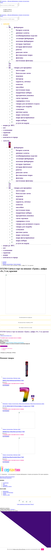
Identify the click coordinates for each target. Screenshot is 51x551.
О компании (5, 482)
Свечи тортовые (9, 342)
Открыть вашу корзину (5, 509)
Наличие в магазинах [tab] (7, 348)
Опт (4, 484)
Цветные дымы (16, 378)
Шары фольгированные (24, 403)
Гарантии (5, 485)
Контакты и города (7, 486)
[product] (26, 369)
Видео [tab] (4, 349)
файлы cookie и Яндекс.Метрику (19, 549)
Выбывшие (5, 403)
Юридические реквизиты (5, 477)
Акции (4, 493)
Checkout (12, 509)
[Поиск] (18, 4)
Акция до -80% (6, 494)
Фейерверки (5, 491)
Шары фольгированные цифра (37, 403)
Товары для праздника (19, 342)
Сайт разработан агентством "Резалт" (25, 504)
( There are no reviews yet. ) (6, 335)
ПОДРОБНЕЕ (4, 346)
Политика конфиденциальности (7, 476)
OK (42, 549)
